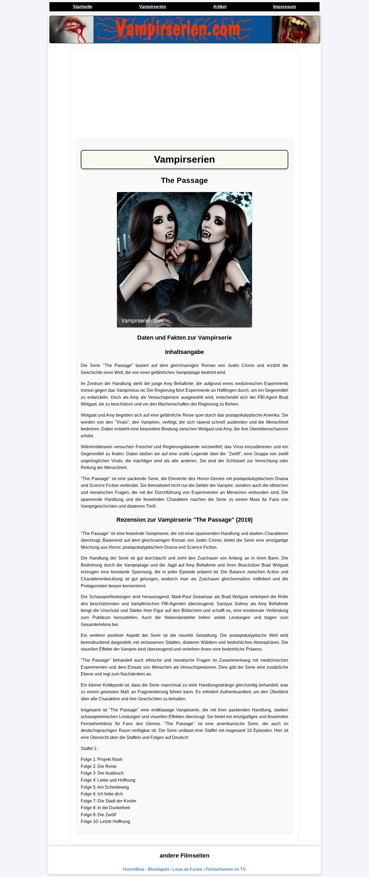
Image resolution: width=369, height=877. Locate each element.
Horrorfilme (134, 869)
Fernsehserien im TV (226, 869)
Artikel (219, 6)
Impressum (284, 6)
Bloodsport (158, 869)
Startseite (82, 6)
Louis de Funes (187, 869)
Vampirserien (152, 6)
